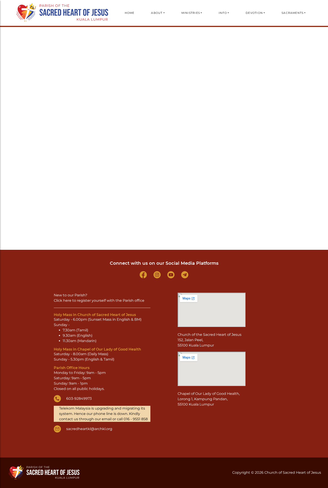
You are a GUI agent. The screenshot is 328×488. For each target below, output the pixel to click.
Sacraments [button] (292, 12)
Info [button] (223, 12)
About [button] (156, 12)
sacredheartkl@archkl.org (89, 429)
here (67, 300)
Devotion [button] (254, 12)
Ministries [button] (190, 12)
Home (130, 12)
